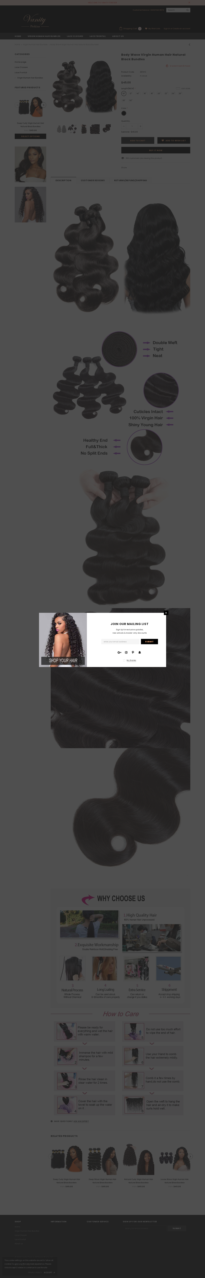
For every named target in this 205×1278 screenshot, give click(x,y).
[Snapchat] (139, 652)
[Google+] (119, 652)
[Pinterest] (133, 652)
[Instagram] (126, 652)
